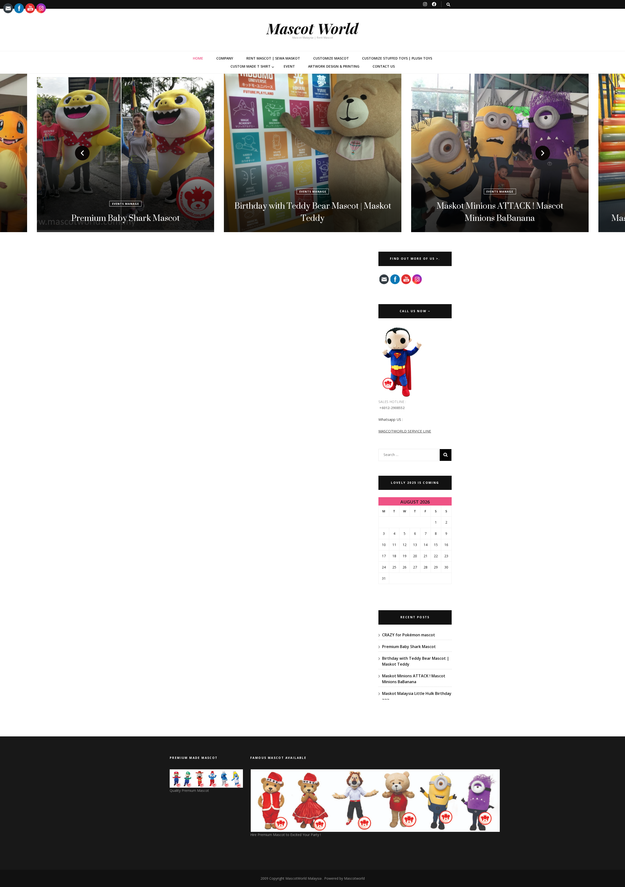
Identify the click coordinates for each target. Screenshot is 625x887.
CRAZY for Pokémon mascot (408, 635)
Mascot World (312, 28)
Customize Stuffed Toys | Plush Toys (397, 58)
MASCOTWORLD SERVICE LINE (404, 431)
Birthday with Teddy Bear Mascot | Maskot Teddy (125, 212)
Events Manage (125, 191)
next (542, 153)
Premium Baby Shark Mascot (409, 646)
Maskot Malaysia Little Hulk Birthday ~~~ (499, 218)
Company (224, 58)
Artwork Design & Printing (333, 66)
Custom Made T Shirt (250, 66)
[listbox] (312, 153)
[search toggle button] (448, 4)
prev (82, 153)
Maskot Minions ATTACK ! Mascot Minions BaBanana (312, 212)
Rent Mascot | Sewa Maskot (273, 58)
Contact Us (384, 66)
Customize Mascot (331, 58)
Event (289, 66)
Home (198, 58)
